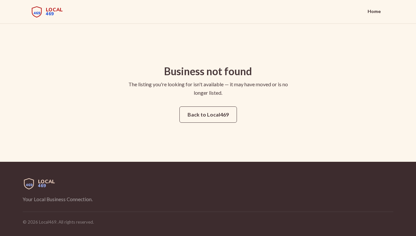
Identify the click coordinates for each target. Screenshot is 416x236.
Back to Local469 (208, 114)
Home (374, 11)
